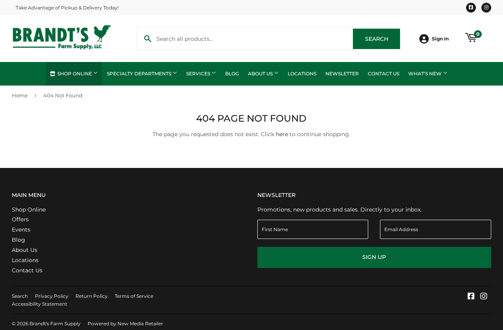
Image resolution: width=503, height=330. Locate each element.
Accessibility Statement (39, 304)
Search (382, 38)
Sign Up (374, 257)
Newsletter (342, 74)
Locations (302, 74)
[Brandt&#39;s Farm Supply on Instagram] (483, 297)
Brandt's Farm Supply (55, 323)
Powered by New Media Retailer (125, 323)
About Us (261, 74)
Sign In (440, 39)
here (282, 134)
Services (198, 74)
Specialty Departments (140, 74)
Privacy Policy (51, 296)
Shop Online (74, 74)
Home (20, 95)
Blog (232, 74)
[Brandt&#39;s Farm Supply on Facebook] (471, 297)
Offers (20, 219)
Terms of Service (134, 296)
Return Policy (91, 296)
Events (21, 229)
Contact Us (383, 74)
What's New (425, 74)
